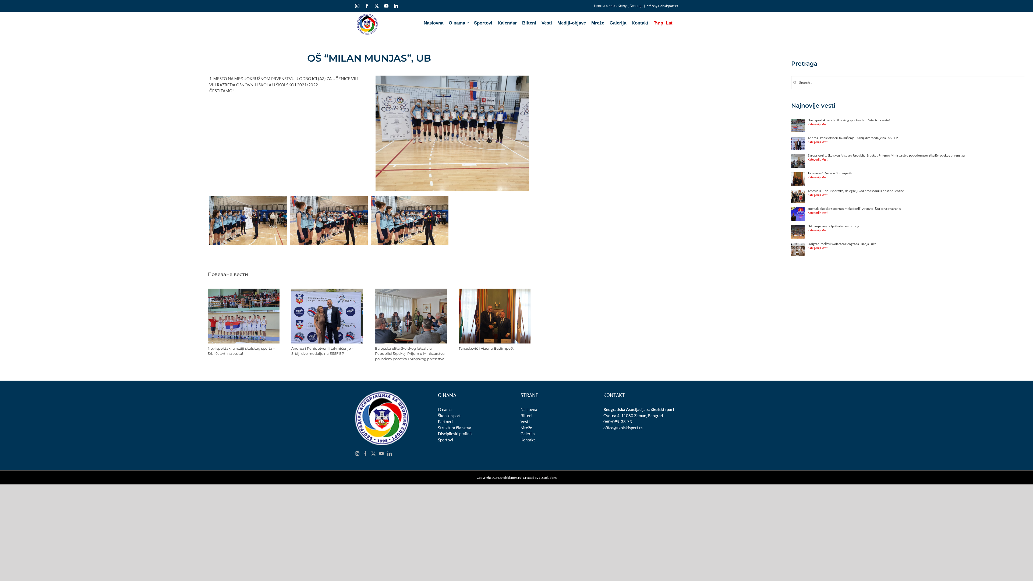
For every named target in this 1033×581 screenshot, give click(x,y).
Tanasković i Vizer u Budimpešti (487, 348)
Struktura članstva (454, 427)
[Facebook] (365, 453)
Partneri (445, 421)
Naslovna (529, 409)
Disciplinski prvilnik (455, 433)
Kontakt (528, 439)
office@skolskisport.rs (662, 6)
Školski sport (449, 415)
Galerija (528, 433)
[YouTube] (381, 453)
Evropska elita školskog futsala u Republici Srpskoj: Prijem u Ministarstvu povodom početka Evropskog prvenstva (410, 353)
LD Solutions (548, 478)
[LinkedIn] (389, 453)
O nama (445, 409)
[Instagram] (357, 453)
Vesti (525, 421)
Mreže (526, 427)
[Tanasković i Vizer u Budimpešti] (494, 291)
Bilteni (526, 415)
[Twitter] (373, 453)
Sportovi (445, 439)
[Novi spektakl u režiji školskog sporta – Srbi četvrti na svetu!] (244, 291)
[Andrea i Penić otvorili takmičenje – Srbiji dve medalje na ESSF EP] (327, 291)
